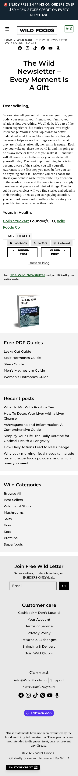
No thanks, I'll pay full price (39, 411)
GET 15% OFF (57, 400)
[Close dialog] (75, 365)
